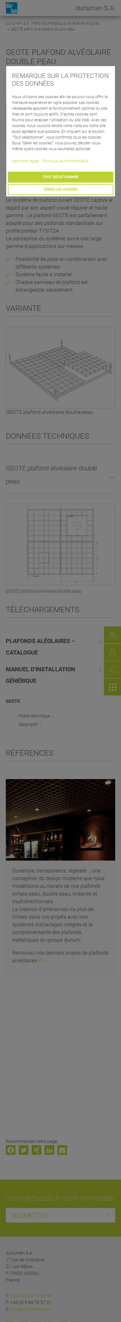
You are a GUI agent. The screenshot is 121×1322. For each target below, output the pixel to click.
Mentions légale (25, 161)
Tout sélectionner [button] (60, 177)
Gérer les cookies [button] (60, 189)
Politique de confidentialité (65, 161)
